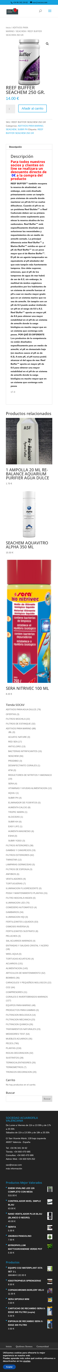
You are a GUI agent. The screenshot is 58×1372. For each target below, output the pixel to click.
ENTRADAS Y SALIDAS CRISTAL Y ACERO (27, 945)
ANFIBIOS (11, 874)
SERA (11, 783)
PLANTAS (10, 1048)
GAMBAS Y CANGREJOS (18, 850)
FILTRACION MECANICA (18, 1019)
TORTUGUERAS (14, 883)
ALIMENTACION (14, 968)
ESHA (11, 836)
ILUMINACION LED (15, 902)
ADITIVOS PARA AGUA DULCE (21, 709)
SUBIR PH (23, 129)
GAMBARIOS (12, 912)
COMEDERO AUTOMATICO (19, 907)
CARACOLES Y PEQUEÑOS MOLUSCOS (26, 982)
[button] (47, 44)
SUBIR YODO (15, 840)
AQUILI (11, 793)
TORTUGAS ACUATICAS (18, 958)
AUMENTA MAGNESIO (19, 831)
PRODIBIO (13, 761)
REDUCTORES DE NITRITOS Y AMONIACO (30, 775)
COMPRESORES (14, 992)
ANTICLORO (14, 746)
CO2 (8, 987)
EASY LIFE (13, 826)
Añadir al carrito (32, 108)
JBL (10, 732)
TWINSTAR (11, 859)
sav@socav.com (14, 1165)
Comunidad (43, 1346)
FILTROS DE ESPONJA (17, 869)
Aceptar (9, 1367)
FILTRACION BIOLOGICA (18, 1015)
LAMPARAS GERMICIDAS (19, 864)
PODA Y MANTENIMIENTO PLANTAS (24, 893)
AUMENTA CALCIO (17, 807)
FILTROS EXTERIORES (17, 855)
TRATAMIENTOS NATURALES (21, 1029)
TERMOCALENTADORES (18, 1062)
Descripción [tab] (15, 147)
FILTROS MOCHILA (15, 719)
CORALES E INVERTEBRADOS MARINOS (27, 997)
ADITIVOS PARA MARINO (30, 126)
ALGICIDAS (14, 817)
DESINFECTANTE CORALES (22, 765)
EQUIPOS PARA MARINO (18, 1005)
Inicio (8, 27)
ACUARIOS (11, 963)
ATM (10, 770)
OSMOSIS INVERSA (16, 926)
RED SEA (12, 741)
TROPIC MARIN (16, 812)
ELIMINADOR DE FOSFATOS (22, 802)
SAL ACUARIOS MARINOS (19, 941)
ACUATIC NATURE (17, 737)
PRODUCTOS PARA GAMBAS (20, 1010)
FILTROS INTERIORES (17, 845)
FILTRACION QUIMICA (17, 1024)
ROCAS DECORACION (17, 1053)
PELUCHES (11, 936)
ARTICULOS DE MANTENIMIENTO (23, 973)
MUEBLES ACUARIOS (17, 1038)
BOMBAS (10, 978)
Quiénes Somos (24, 1346)
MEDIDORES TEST (15, 1034)
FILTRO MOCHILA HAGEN (19, 898)
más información (14, 1168)
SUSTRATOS (12, 1058)
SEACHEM (21, 31)
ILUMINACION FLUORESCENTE (22, 888)
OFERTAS (11, 714)
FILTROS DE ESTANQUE (18, 723)
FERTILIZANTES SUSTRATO (20, 931)
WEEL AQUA (12, 954)
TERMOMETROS (14, 1067)
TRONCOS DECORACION (19, 1072)
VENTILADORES (14, 879)
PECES (9, 1043)
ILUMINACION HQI (15, 917)
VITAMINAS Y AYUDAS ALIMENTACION (27, 788)
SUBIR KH (13, 821)
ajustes (26, 1361)
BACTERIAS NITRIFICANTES (22, 751)
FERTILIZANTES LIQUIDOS (20, 921)
